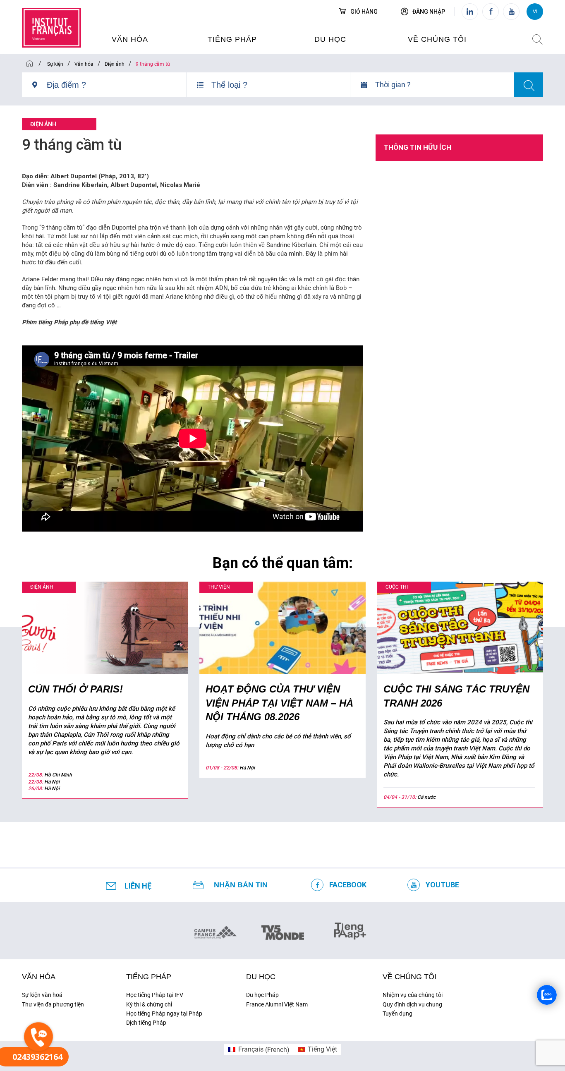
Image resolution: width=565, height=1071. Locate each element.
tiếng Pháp (148, 977)
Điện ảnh (43, 124)
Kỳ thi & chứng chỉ (149, 1004)
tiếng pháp (232, 39)
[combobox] (116, 87)
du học (330, 39)
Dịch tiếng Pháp (146, 1022)
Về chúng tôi (437, 39)
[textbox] (116, 84)
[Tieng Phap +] (350, 930)
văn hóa (130, 39)
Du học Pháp (262, 995)
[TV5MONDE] (282, 930)
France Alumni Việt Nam (277, 1004)
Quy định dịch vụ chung (412, 1004)
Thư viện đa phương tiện (53, 1004)
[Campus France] (215, 932)
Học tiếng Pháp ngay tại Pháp (164, 1013)
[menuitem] (258, 1050)
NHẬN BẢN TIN (241, 885)
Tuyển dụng (397, 1013)
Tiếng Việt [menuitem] (322, 1049)
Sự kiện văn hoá (42, 995)
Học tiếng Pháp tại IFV (154, 995)
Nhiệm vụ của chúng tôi (413, 995)
